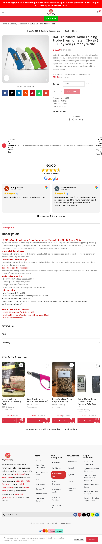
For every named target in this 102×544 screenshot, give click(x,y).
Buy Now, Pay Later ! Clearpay (92, 492)
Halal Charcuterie (56, 482)
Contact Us (40, 489)
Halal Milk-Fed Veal (57, 474)
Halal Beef (56, 462)
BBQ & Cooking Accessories (42, 24)
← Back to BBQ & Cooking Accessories (42, 31)
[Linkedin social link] (79, 119)
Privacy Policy (41, 493)
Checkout (72, 481)
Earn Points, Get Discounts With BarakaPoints (90, 478)
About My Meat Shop (42, 473)
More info (79, 539)
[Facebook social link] (69, 119)
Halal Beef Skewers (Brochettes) (16, 298)
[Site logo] (51, 11)
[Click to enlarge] (6, 78)
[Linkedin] (97, 515)
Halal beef (19, 474)
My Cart (71, 475)
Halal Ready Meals (56, 490)
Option (56, 84)
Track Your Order (72, 489)
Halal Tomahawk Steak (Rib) (14, 293)
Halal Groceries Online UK (13, 318)
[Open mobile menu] (3, 11)
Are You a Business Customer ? (91, 463)
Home (4, 24)
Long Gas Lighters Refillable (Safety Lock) (37, 400)
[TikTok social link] (83, 119)
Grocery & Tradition (18, 24)
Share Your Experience (40, 466)
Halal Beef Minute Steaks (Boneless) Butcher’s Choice (25, 295)
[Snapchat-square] (93, 515)
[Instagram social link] (76, 119)
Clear (90, 84)
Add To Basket (21, 420)
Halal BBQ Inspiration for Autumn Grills (18, 312)
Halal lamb (7, 477)
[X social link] (72, 119)
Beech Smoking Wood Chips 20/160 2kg (62, 400)
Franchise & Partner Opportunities (92, 499)
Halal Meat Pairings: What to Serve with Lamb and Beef (25, 315)
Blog (37, 479)
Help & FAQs (41, 484)
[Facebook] (75, 515)
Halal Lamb (56, 468)
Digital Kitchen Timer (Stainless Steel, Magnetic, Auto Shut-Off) (87, 403)
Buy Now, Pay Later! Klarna (91, 485)
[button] (5, 93)
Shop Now (51, 18)
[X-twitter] (84, 515)
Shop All (71, 468)
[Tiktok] (88, 515)
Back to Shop (71, 31)
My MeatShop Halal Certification (91, 469)
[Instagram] (79, 515)
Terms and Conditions (40, 499)
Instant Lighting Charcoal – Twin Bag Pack (11, 401)
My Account (72, 461)
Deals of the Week (56, 506)
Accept (92, 539)
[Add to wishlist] (21, 365)
